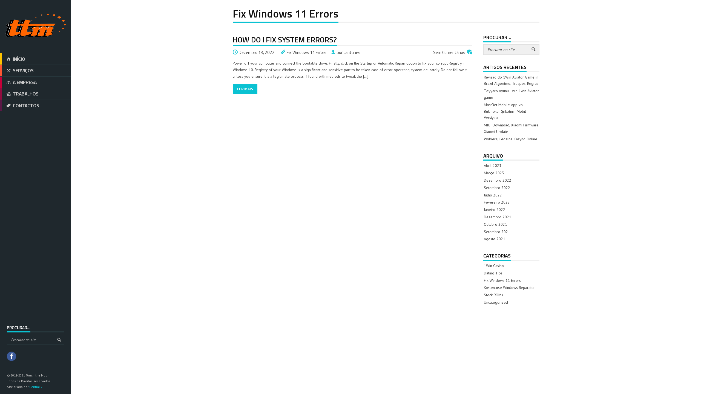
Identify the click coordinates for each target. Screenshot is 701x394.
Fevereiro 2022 (497, 202)
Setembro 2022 (497, 187)
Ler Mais (245, 89)
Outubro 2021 (495, 224)
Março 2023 (494, 172)
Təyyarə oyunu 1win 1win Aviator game (511, 94)
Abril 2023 (492, 165)
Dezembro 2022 (497, 180)
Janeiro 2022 (494, 209)
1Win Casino (494, 265)
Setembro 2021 (497, 231)
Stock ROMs (493, 294)
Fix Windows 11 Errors (306, 52)
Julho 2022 (493, 195)
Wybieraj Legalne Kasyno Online (510, 139)
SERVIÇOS (23, 70)
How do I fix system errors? (285, 39)
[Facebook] (11, 357)
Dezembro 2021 (497, 217)
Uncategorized (496, 302)
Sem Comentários (449, 52)
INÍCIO (19, 59)
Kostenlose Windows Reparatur (509, 287)
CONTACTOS (26, 105)
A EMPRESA (25, 82)
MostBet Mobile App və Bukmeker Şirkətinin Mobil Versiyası (505, 111)
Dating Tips (493, 273)
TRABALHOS (26, 93)
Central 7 (35, 387)
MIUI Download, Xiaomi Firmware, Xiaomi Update (511, 128)
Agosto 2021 (494, 238)
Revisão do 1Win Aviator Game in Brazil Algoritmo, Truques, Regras (511, 80)
